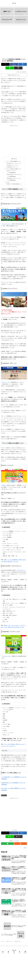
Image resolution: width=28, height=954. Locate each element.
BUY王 (3, 485)
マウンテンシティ (6, 223)
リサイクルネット (21, 570)
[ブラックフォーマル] (7, 19)
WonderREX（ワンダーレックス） (14, 178)
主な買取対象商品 (12, 172)
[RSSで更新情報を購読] (20, 843)
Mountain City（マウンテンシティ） (14, 163)
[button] (18, 67)
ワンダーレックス (6, 656)
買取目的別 (4, 795)
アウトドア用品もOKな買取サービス (13, 168)
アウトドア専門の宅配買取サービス (13, 161)
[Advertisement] (14, 42)
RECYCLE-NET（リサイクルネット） (15, 174)
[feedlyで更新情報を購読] (7, 843)
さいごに (8, 182)
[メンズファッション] (21, 19)
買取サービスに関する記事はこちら (14, 183)
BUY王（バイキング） (11, 170)
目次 (12, 158)
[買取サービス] (7, 11)
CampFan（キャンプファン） (13, 165)
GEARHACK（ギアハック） (13, 167)
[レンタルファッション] (21, 11)
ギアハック (4, 382)
